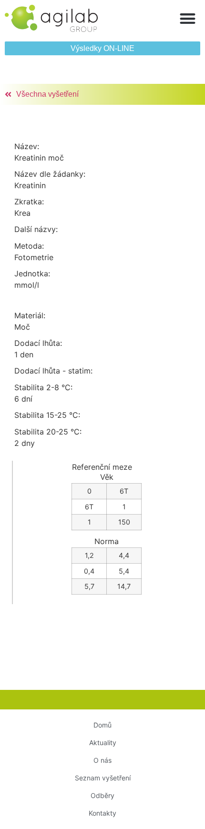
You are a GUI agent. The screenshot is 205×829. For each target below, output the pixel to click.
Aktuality (102, 742)
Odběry (102, 795)
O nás (102, 760)
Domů (102, 725)
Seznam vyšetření (103, 778)
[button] (188, 18)
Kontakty (102, 813)
